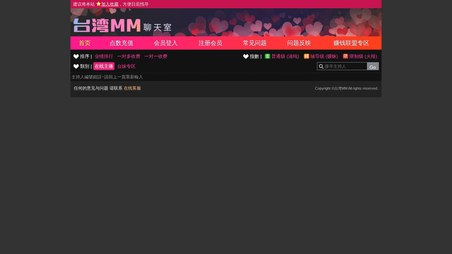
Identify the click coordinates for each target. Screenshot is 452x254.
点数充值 (121, 43)
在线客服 (132, 88)
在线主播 (104, 66)
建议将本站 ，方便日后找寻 (111, 4)
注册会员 (210, 43)
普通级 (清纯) (285, 56)
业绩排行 (104, 56)
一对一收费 (155, 56)
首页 (85, 43)
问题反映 (299, 43)
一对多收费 (128, 56)
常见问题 (255, 43)
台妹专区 (126, 66)
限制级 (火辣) (363, 56)
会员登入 (166, 43)
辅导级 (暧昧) (324, 56)
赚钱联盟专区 (351, 43)
